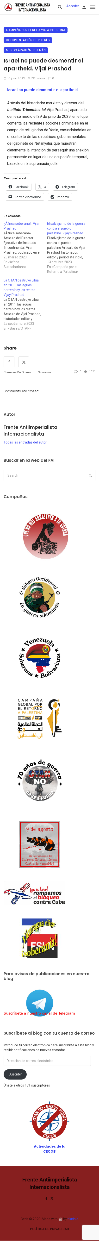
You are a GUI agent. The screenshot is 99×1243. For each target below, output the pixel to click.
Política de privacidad (49, 1229)
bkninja (73, 1219)
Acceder (72, 6)
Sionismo (44, 372)
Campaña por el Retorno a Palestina (35, 30)
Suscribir (15, 1074)
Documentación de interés (28, 40)
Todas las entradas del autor (25, 442)
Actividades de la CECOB (49, 1149)
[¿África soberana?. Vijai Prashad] (25, 245)
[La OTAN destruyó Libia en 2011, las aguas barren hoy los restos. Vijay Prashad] (25, 304)
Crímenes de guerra (17, 372)
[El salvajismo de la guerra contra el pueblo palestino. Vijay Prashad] (69, 247)
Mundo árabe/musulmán (26, 50)
